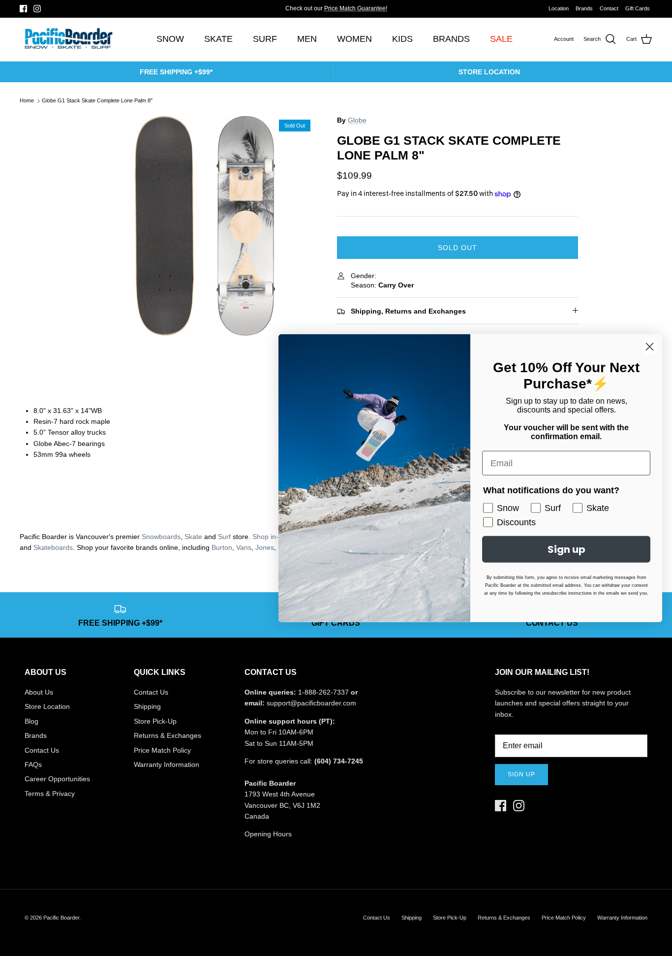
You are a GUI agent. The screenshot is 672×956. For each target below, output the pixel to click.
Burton (222, 547)
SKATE (218, 39)
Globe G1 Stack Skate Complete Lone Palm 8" (97, 101)
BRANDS (451, 39)
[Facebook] (23, 8)
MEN (307, 39)
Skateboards (53, 547)
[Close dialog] (649, 346)
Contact (609, 8)
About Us (39, 692)
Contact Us (42, 750)
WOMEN (354, 39)
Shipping (147, 706)
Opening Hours (268, 834)
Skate (193, 537)
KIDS (402, 39)
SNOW (170, 39)
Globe (357, 120)
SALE (501, 39)
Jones (264, 547)
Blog (31, 721)
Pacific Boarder (61, 918)
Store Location (47, 706)
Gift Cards (637, 8)
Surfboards (369, 12)
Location (559, 8)
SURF (265, 39)
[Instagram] (37, 8)
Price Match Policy (162, 750)
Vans (243, 547)
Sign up (521, 774)
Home (27, 101)
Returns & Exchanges (167, 735)
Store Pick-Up (155, 721)
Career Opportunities (57, 779)
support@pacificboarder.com (311, 703)
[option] (205, 226)
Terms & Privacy (50, 793)
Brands (584, 8)
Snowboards (161, 537)
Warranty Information (166, 764)
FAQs (33, 764)
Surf (224, 537)
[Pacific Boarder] (68, 39)
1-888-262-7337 (323, 692)
